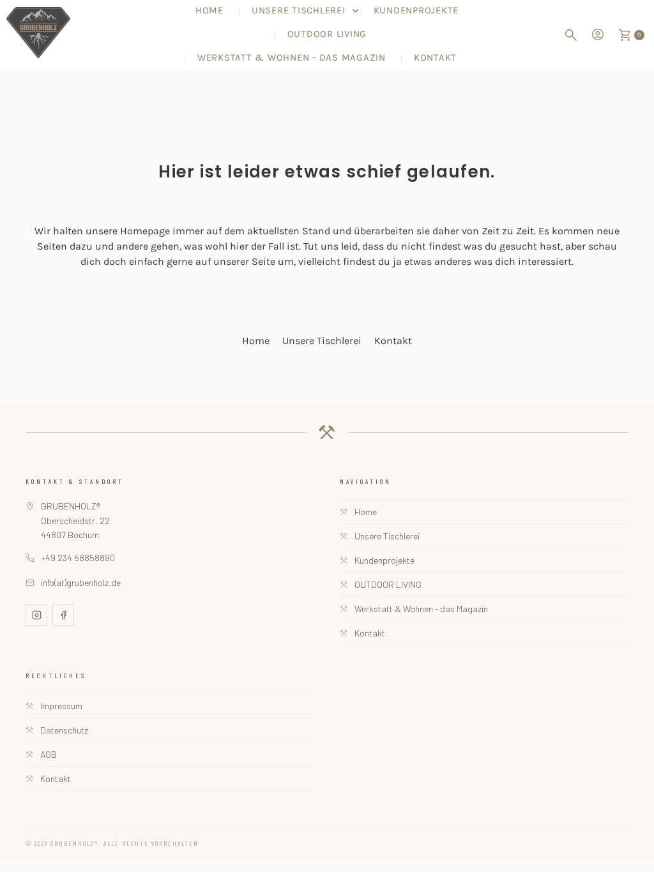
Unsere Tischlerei (321, 341)
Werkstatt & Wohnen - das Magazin (291, 57)
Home (256, 341)
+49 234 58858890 (78, 557)
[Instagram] (36, 615)
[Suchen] (571, 35)
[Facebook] (63, 615)
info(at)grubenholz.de (81, 582)
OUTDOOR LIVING (327, 34)
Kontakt (435, 57)
